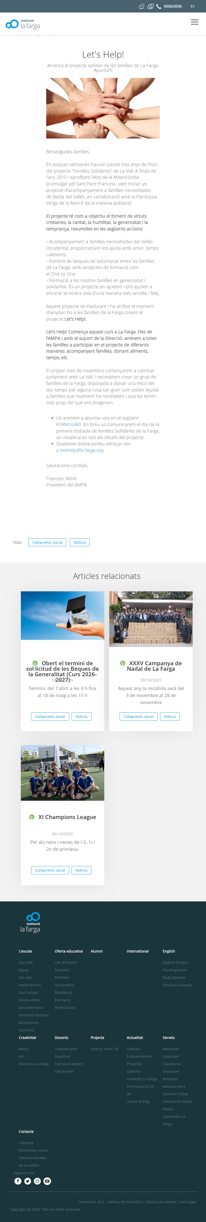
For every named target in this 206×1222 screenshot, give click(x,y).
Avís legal (188, 1201)
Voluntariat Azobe (178, 1101)
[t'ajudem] (141, 6)
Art (21, 1056)
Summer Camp (175, 1094)
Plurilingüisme (175, 970)
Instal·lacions (30, 985)
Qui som (26, 962)
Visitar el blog (138, 1101)
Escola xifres (29, 1000)
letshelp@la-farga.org (81, 450)
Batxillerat (63, 992)
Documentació (31, 1007)
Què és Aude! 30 (104, 1048)
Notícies (133, 1048)
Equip (24, 970)
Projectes (134, 1063)
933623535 (173, 6)
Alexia (168, 1109)
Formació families (33, 1015)
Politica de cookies (161, 1201)
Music (24, 1048)
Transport (171, 1071)
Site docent (64, 1071)
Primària (62, 977)
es (193, 6)
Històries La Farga (142, 1078)
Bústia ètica (28, 1022)
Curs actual (28, 992)
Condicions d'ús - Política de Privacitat (110, 1201)
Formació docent (69, 1063)
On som (25, 977)
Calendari (171, 1056)
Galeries (134, 1071)
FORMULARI (68, 424)
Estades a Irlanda (177, 985)
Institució (26, 1030)
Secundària (64, 985)
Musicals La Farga (34, 1063)
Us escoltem (29, 1165)
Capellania (172, 1063)
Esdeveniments (139, 1056)
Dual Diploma (174, 977)
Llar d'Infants (66, 962)
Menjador (171, 1048)
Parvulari (62, 970)
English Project (175, 962)
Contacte (26, 1142)
